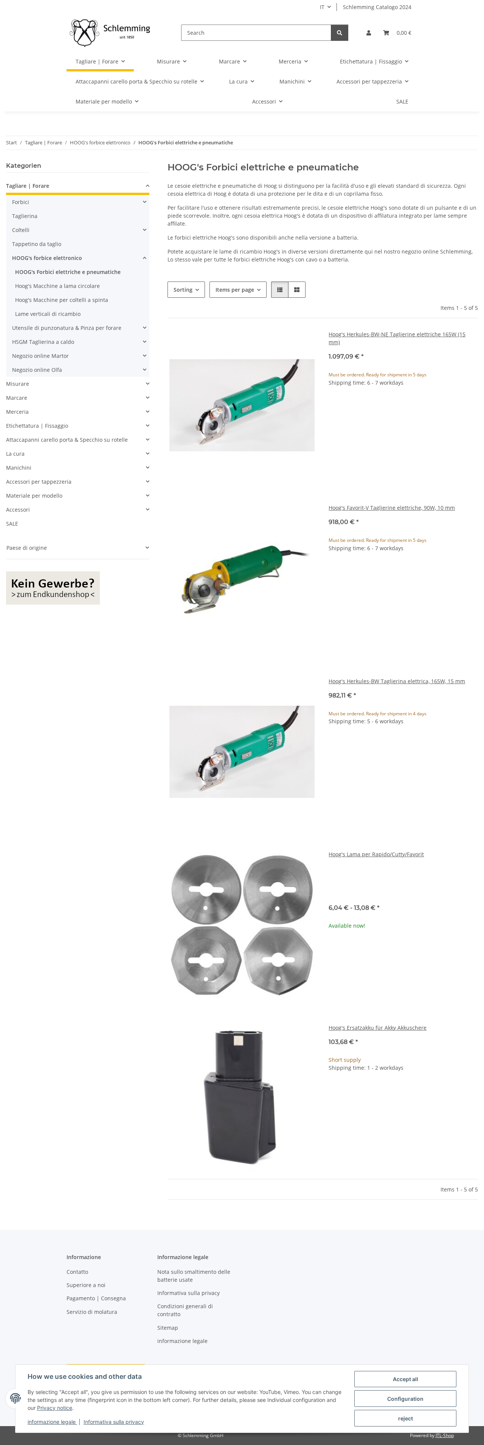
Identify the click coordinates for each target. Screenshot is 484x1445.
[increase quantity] (472, 407)
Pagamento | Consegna (96, 1298)
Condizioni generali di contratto (185, 1310)
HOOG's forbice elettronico (47, 257)
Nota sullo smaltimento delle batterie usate (193, 1275)
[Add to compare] (303, 343)
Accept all (405, 1379)
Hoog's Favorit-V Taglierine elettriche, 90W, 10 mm (392, 507)
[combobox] (403, 883)
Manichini (18, 467)
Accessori (18, 509)
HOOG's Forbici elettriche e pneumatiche (68, 271)
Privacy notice (54, 1408)
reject (405, 1418)
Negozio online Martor (40, 355)
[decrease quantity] (334, 407)
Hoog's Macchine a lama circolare (57, 285)
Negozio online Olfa (37, 369)
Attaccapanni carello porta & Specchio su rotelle (67, 439)
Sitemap (167, 1327)
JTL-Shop (445, 1435)
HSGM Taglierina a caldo (43, 341)
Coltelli (20, 230)
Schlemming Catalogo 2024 (377, 7)
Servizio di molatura (92, 1311)
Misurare (17, 383)
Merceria (17, 411)
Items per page (235, 289)
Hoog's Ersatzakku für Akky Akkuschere (378, 1027)
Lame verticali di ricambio (48, 313)
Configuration (405, 1398)
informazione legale (52, 1422)
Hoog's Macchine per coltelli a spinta (61, 299)
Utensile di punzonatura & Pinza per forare (66, 327)
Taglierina (24, 216)
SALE (12, 523)
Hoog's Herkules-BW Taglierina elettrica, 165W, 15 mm (397, 681)
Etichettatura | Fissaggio (37, 425)
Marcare (16, 397)
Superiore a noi (86, 1285)
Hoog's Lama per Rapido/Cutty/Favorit (376, 854)
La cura (15, 453)
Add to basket (403, 429)
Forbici (20, 202)
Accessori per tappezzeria (38, 481)
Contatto (77, 1271)
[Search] (339, 33)
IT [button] (322, 7)
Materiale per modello (34, 495)
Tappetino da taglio (36, 244)
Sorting (183, 289)
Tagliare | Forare (27, 185)
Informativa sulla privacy (114, 1422)
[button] (368, 33)
